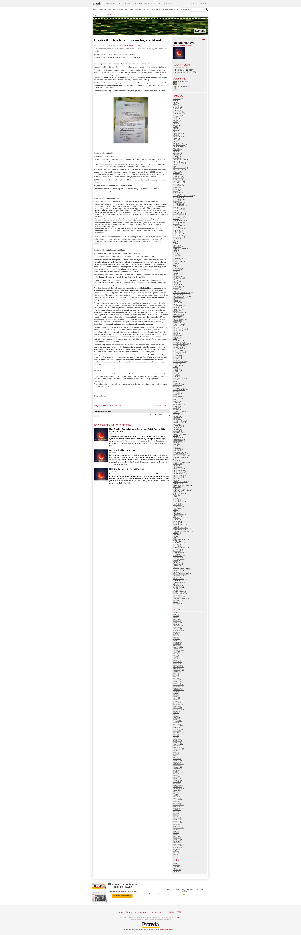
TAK (174, 497)
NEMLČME (177, 365)
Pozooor (176, 431)
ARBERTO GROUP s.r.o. (170, 929)
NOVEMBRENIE (178, 378)
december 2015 (178, 823)
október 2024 (177, 649)
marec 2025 (177, 640)
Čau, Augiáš (177, 192)
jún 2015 (176, 833)
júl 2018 (176, 772)
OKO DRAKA (177, 396)
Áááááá (175, 120)
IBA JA (175, 275)
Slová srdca (177, 477)
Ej (174, 240)
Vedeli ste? (176, 562)
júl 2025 (176, 634)
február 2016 (177, 820)
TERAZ (175, 513)
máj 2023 (176, 677)
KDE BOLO (177, 294)
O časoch (176, 381)
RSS (203, 40)
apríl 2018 (176, 777)
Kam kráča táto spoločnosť (181, 293)
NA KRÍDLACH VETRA (180, 344)
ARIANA (176, 155)
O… (174, 386)
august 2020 (177, 731)
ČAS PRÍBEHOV (178, 183)
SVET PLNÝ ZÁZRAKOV (181, 490)
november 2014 (178, 844)
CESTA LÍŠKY (177, 199)
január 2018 (177, 782)
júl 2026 (176, 614)
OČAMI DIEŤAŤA (178, 388)
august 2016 (177, 810)
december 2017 (178, 783)
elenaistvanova (129, 45)
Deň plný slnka (178, 214)
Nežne (175, 368)
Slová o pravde (178, 472)
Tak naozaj (176, 498)
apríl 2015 (176, 836)
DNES (175, 215)
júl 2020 (176, 732)
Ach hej (175, 125)
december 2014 (178, 843)
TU (174, 536)
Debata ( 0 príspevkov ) (103, 411)
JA (174, 283)
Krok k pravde (177, 314)
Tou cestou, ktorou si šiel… (181, 531)
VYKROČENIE (178, 582)
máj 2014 (176, 854)
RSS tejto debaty (164, 415)
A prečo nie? (177, 112)
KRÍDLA (175, 311)
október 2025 (177, 629)
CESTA (175, 194)
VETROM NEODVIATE (180, 569)
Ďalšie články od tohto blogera (112, 425)
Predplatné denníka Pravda (122, 895)
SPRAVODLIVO (178, 483)
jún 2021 (176, 714)
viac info (177, 917)
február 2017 (177, 800)
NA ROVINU (177, 347)
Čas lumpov (177, 176)
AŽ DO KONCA (178, 163)
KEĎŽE (175, 301)
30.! (174, 105)
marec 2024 (177, 660)
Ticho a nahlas (178, 515)
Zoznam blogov (158, 9)
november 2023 (178, 667)
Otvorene (176, 409)
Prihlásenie (203, 3)
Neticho (175, 367)
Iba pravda (176, 276)
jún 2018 (176, 773)
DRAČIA (176, 224)
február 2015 (177, 839)
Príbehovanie (177, 441)
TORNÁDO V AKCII (179, 529)
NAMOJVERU (177, 355)
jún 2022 (176, 695)
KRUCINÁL (177, 317)
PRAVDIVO (177, 437)
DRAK (175, 227)
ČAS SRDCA (177, 186)
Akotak (175, 140)
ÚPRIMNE (176, 544)
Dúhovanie (176, 230)
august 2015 (177, 829)
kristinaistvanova (183, 86)
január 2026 (177, 624)
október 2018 (177, 767)
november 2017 (178, 785)
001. (174, 100)
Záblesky (176, 590)
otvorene (101, 15)
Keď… (175, 299)
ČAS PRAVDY (177, 181)
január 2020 (177, 742)
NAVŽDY (176, 360)
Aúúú (175, 161)
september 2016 (178, 808)
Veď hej (175, 561)
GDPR (179, 912)
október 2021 (177, 708)
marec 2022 (177, 700)
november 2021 (178, 706)
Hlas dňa (176, 260)
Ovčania (176, 413)
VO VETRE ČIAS (178, 579)
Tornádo (176, 526)
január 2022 (177, 703)
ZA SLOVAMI (177, 587)
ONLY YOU (177, 398)
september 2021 (178, 709)
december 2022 (178, 685)
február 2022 (177, 701)
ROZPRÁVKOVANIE (179, 454)
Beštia (175, 164)
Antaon (175, 151)
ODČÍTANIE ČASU (179, 390)
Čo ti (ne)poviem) (178, 206)
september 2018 (178, 769)
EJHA (175, 243)
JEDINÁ (175, 288)
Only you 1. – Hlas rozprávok (122, 450)
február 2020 (177, 741)
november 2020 (178, 726)
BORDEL (176, 171)
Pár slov (176, 416)
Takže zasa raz (178, 506)
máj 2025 (176, 637)
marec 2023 (177, 680)
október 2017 (177, 787)
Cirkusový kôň (177, 202)
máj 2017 (176, 795)
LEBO (175, 327)
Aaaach (175, 122)
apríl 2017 (176, 797)
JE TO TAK (176, 284)
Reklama (129, 912)
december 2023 (178, 665)
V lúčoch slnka (178, 549)
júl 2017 (176, 792)
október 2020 (177, 727)
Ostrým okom (177, 404)
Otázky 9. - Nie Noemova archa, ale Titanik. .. (121, 15)
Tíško (175, 518)
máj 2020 (176, 736)
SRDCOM (176, 487)
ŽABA (175, 589)
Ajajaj (175, 130)
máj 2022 (176, 696)
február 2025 (177, 642)
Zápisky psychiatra (179, 593)
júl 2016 (176, 811)
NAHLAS (176, 353)
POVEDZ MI (177, 429)
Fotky (175, 863)
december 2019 (178, 744)
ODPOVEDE (177, 391)
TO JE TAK (176, 521)
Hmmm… (176, 266)
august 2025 (177, 632)
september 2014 (178, 847)
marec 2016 (177, 818)
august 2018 (177, 770)
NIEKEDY (176, 370)
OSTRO (175, 403)
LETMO (175, 334)
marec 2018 (177, 778)
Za (174, 584)
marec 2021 (177, 719)
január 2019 (177, 762)
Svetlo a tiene (177, 492)
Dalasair (176, 212)
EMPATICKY (177, 247)
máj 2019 (176, 755)
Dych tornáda (177, 237)
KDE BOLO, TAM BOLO (180, 296)
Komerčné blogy (171, 9)
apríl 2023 (176, 678)
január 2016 (177, 821)
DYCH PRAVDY (178, 235)
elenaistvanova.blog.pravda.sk (182, 45)
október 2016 (177, 806)
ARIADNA (176, 153)
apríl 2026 (176, 619)
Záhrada (147, 3)
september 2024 (178, 650)
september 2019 (178, 749)
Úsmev (175, 546)
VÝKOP (175, 580)
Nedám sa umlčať (179, 362)
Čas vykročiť (177, 187)
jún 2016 (176, 813)
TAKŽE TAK (177, 505)
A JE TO (175, 110)
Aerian (175, 127)
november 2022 (178, 686)
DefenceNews (167, 3)
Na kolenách (177, 340)
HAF (174, 253)
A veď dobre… (177, 113)
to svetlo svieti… (178, 524)
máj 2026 (176, 617)
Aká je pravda (177, 133)
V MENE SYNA (178, 552)
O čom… (176, 383)
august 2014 (177, 849)
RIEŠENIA (176, 449)
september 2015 (178, 828)
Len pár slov (177, 330)
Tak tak (175, 500)
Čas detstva (177, 174)
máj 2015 (176, 834)
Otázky (137, 45)
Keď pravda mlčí (178, 298)
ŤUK (174, 538)
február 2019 (177, 760)
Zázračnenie (177, 595)
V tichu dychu (177, 559)
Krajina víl (176, 309)
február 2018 (177, 780)
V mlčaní (176, 554)
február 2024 (177, 662)
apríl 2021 (176, 718)
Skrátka (175, 465)
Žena (135, 3)
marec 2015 (177, 838)
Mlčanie (175, 337)
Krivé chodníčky (178, 312)
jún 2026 (176, 616)
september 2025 (178, 630)
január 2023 (177, 683)
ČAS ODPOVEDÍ (178, 178)
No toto (175, 373)
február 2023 (177, 681)
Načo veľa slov (178, 352)
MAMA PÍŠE (177, 335)
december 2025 (178, 626)
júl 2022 (176, 693)
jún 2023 (176, 675)
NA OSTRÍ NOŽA (178, 345)
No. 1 (175, 375)
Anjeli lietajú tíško (179, 145)
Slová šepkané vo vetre (180, 475)
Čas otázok (177, 179)
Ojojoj (175, 395)
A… (174, 117)
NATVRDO (176, 358)
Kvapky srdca (177, 324)
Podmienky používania (158, 912)
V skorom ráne (178, 557)
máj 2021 (176, 716)
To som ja (176, 523)
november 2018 (178, 765)
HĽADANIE (177, 258)
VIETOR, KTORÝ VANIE (181, 574)
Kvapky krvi (177, 322)
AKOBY (175, 138)
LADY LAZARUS (178, 326)
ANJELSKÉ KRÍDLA (179, 146)
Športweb (113, 3)
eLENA (175, 245)
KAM (174, 291)
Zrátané (175, 602)
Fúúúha (175, 252)
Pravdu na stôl (178, 439)
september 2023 (178, 670)
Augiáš (175, 158)
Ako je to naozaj (178, 136)
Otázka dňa (177, 406)
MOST (175, 339)
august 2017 (177, 790)
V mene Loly (177, 551)
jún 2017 (176, 793)
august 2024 (177, 652)
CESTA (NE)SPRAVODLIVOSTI (183, 196)
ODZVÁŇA (176, 393)
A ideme (176, 109)
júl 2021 (176, 713)
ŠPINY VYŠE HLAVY (180, 482)
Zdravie (129, 3)
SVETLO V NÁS (178, 493)
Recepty (176, 866)
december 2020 (178, 724)
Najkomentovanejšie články (139, 9)
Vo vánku (176, 577)
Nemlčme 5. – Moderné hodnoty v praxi (126, 469)
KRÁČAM (176, 307)
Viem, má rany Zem (179, 572)
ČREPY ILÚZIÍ (177, 209)
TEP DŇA (176, 511)
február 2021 (177, 721)
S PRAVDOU (177, 464)
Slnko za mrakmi (178, 470)
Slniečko (176, 467)
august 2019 (177, 750)
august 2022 (177, 691)
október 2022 (177, 688)
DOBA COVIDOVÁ (179, 217)
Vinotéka (176, 871)
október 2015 (177, 826)
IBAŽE (175, 280)
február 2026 (177, 622)
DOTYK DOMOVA (179, 220)
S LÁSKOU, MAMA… (180, 462)
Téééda (175, 510)
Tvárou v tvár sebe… (180, 539)
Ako (174, 135)
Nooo (175, 376)
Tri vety (175, 533)
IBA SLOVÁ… (177, 278)
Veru (174, 567)
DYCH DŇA (177, 233)
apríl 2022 (176, 698)
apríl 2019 (176, 757)
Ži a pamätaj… (178, 597)
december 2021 (178, 704)
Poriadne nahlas (178, 421)
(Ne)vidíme (176, 99)
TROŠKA (176, 534)
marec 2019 (177, 759)
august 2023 (177, 672)
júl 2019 (176, 752)
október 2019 (177, 747)
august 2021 (177, 711)
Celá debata (154, 415)
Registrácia (194, 3)
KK (174, 304)
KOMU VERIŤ (177, 306)
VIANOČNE (177, 570)
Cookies (171, 912)
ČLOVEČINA (177, 204)
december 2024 (178, 645)
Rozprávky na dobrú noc (181, 455)
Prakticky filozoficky (179, 434)
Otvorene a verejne (179, 411)
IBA (174, 273)
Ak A (174, 132)
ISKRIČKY (176, 281)
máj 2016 (176, 815)
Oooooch (176, 401)
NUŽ (174, 380)
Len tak (175, 332)
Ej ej (174, 242)
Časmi (175, 191)
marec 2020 (177, 739)
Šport (175, 868)
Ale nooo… (177, 143)
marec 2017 (177, 798)
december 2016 (178, 803)
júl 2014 (176, 851)
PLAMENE (176, 418)
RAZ (174, 446)
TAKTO (175, 503)
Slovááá (176, 478)
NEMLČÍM (176, 363)
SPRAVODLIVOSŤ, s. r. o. (181, 485)
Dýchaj (175, 238)
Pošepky (176, 424)
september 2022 (178, 690)
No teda (175, 372)
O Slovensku (177, 385)
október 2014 (177, 846)
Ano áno (176, 150)
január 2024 (177, 663)
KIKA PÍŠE (176, 303)
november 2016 (178, 805)
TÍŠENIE (176, 516)
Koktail (124, 3)
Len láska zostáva (179, 329)
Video (159, 3)
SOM (175, 480)
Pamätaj (176, 414)
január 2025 (177, 644)
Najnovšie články (104, 9)
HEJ (174, 256)
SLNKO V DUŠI (178, 469)
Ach (174, 123)
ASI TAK (176, 156)
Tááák (175, 495)
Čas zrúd (176, 189)
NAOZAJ (176, 357)
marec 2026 (177, 621)
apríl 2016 (176, 816)
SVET (175, 488)
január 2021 (177, 723)
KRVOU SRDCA (178, 319)
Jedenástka (177, 286)
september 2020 (178, 729)
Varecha (140, 3)
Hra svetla (176, 268)
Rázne (175, 447)
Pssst (175, 444)
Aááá (175, 118)
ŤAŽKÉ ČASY (177, 508)
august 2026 (177, 612)
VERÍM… (176, 566)
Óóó (174, 400)
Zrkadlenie (176, 603)
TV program (177, 870)
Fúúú (175, 250)
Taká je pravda (178, 501)
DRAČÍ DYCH (177, 222)
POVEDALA (177, 426)
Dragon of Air (177, 225)
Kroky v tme (177, 316)
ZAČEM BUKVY (178, 592)
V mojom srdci (177, 556)
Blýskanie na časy (179, 168)
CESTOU (176, 201)
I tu (174, 271)
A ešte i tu (176, 107)
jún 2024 (176, 655)
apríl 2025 (176, 639)
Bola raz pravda (178, 169)
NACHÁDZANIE (178, 350)
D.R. (174, 210)
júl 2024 (176, 653)
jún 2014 (176, 852)
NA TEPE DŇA (178, 349)
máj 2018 (176, 775)
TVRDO (175, 541)
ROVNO (176, 450)
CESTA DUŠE (177, 197)
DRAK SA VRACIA (179, 229)
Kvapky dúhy (177, 321)
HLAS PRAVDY (178, 261)
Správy (107, 3)
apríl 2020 (176, 737)
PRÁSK (175, 436)
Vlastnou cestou (178, 575)
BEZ (174, 166)
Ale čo (175, 141)
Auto (119, 3)
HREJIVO (176, 270)
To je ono (176, 520)
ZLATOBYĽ (176, 600)
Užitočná (153, 3)
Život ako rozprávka (179, 598)
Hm (174, 265)
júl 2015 (176, 831)
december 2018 (178, 764)
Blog (95, 9)
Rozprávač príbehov (179, 452)
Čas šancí (176, 184)
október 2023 (177, 668)
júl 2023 (176, 673)
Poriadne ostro (178, 423)
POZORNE (176, 432)
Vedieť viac (177, 564)
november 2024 (178, 647)
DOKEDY (176, 219)
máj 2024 (176, 657)
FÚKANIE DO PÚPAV (180, 248)
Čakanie (176, 173)
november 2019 (178, 746)
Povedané (176, 427)
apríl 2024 (176, 658)
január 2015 (177, 841)
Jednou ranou (177, 289)
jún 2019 (176, 754)
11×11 (175, 104)
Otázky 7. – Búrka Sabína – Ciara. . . (157, 405)
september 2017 (178, 788)
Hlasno (175, 263)
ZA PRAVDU (177, 585)
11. (174, 102)
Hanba (175, 255)
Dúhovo (175, 232)
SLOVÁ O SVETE (178, 473)
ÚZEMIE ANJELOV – (180, 547)
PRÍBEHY (176, 442)
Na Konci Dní (177, 342)
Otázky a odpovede (141, 912)
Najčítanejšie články (120, 9)
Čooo (175, 207)
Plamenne (176, 419)
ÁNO (174, 148)
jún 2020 (176, 734)
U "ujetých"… (177, 543)
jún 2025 (176, 635)
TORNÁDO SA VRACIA (180, 528)
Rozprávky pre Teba (179, 457)
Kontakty (120, 912)
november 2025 (178, 627)
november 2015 (178, 824)
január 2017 (177, 801)
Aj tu (174, 128)
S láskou (176, 460)
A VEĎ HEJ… (177, 115)
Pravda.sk (176, 865)
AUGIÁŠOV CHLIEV (179, 160)
